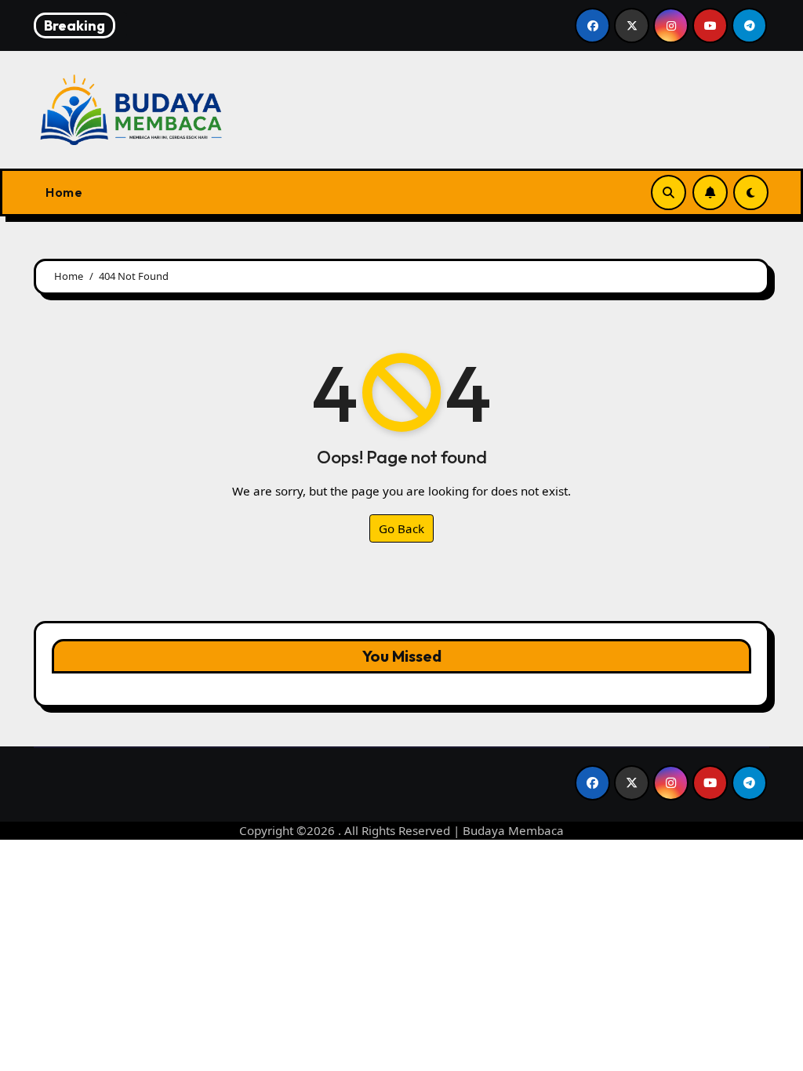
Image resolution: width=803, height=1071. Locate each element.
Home (63, 192)
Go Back (401, 528)
